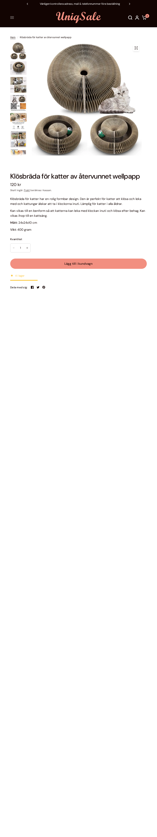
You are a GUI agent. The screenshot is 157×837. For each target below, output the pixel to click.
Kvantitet (16, 239)
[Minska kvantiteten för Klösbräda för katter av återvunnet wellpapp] (13, 248)
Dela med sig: (18, 287)
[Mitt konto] (137, 17)
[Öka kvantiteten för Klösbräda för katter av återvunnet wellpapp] (27, 248)
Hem (13, 37)
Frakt (27, 190)
